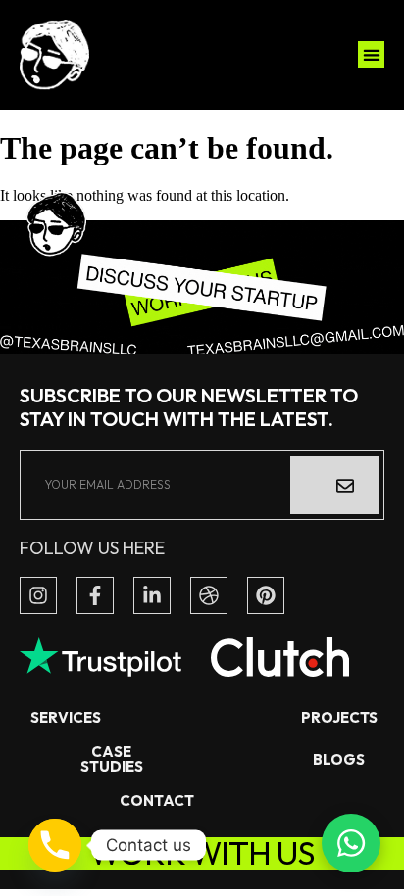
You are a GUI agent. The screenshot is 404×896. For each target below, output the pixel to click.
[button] (371, 54)
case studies (110, 759)
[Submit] (334, 485)
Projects (339, 717)
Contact (157, 800)
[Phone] (54, 845)
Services (65, 717)
